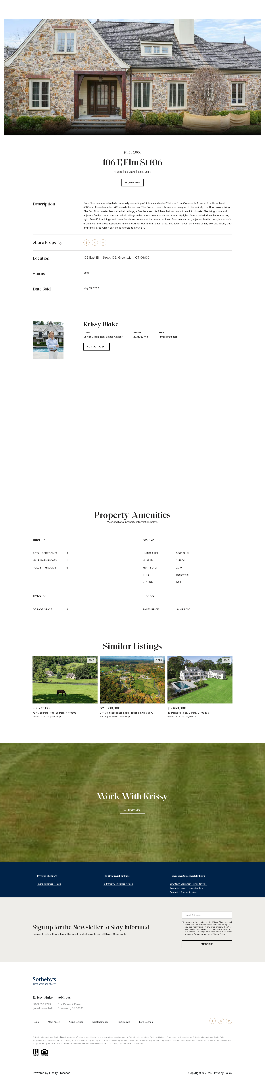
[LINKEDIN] (229, 1021)
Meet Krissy (54, 1022)
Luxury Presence (59, 1073)
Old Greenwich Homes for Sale (118, 884)
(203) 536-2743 (42, 1004)
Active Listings (76, 1022)
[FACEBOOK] (212, 1021)
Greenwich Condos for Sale (183, 892)
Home (36, 1022)
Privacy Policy (219, 934)
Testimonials (124, 1022)
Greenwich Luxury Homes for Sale (186, 888)
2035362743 (140, 336)
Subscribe (207, 944)
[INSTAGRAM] (221, 1021)
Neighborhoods (100, 1022)
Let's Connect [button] (133, 810)
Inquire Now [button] (132, 182)
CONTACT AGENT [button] (96, 346)
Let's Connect (146, 1022)
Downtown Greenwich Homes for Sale (188, 884)
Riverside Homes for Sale (49, 884)
